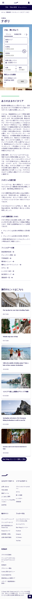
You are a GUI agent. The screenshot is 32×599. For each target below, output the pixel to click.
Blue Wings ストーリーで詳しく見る (14, 459)
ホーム (3, 12)
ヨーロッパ (15, 12)
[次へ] (27, 34)
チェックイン (22, 7)
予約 (6, 7)
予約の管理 (13, 7)
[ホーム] (16, 2)
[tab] (8, 34)
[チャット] (30, 596)
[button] (3, 2)
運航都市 (8, 12)
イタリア (22, 12)
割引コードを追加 (10, 74)
